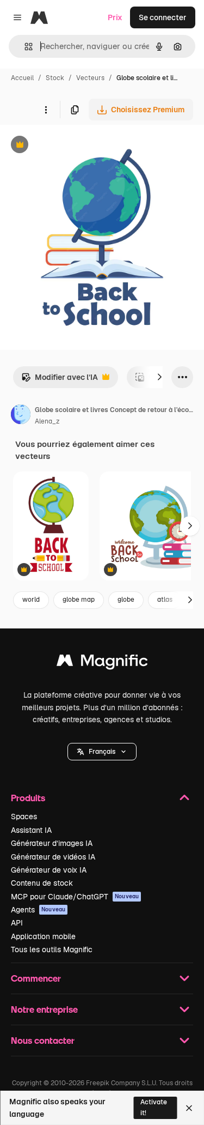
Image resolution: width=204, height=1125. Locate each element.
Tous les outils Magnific (51, 949)
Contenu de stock (42, 883)
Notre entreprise (44, 1009)
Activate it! (153, 1107)
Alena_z (47, 421)
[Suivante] (159, 377)
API (17, 923)
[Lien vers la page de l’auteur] (20, 415)
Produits (28, 797)
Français (102, 751)
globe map (79, 599)
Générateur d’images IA (51, 843)
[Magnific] (102, 663)
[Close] (189, 1108)
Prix (115, 17)
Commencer (36, 978)
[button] (102, 751)
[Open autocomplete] (24, 47)
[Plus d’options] (46, 109)
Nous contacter (43, 1040)
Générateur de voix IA (48, 870)
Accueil (22, 78)
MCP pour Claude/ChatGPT (75, 897)
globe (126, 599)
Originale (71, 146)
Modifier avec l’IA (59, 380)
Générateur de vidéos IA (53, 857)
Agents (38, 910)
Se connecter (163, 17)
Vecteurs (90, 78)
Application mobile (43, 936)
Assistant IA (31, 830)
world (31, 599)
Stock (55, 78)
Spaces (24, 816)
